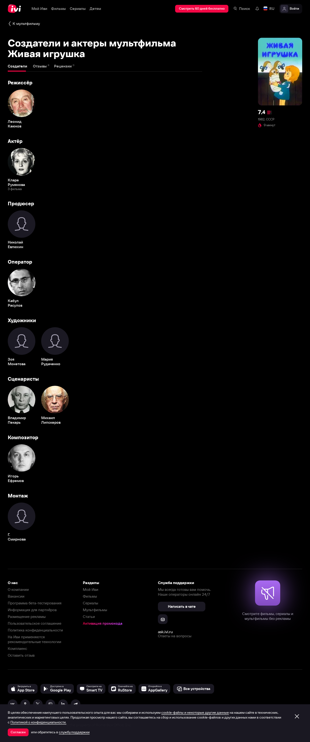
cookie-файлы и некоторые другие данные (195, 712)
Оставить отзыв (21, 655)
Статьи (89, 617)
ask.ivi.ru (165, 632)
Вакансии (16, 596)
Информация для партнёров (32, 610)
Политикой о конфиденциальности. (38, 722)
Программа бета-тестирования (35, 603)
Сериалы (90, 603)
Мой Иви (90, 589)
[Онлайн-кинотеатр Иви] (16, 9)
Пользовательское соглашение (34, 623)
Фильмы (90, 596)
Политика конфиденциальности (35, 630)
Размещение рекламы (27, 617)
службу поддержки (74, 732)
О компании (18, 589)
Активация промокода (102, 623)
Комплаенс (17, 648)
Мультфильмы (95, 610)
